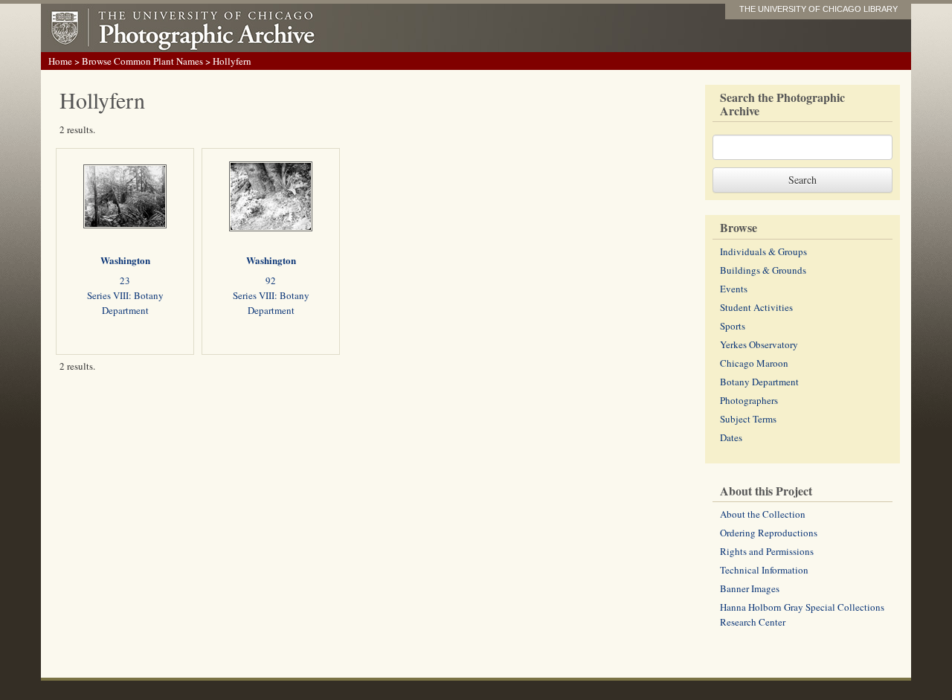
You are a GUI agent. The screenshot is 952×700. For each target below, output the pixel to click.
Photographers (749, 400)
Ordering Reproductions (768, 532)
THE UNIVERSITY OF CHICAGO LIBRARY (818, 8)
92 (271, 280)
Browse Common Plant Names (142, 61)
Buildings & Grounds (763, 270)
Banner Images (749, 588)
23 (125, 280)
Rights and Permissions (767, 551)
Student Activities (756, 307)
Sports (732, 326)
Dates (731, 437)
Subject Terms (748, 419)
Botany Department (759, 381)
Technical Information (764, 570)
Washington (125, 260)
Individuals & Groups (763, 251)
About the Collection (762, 514)
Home (60, 61)
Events (733, 288)
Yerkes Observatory (759, 344)
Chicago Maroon (754, 363)
